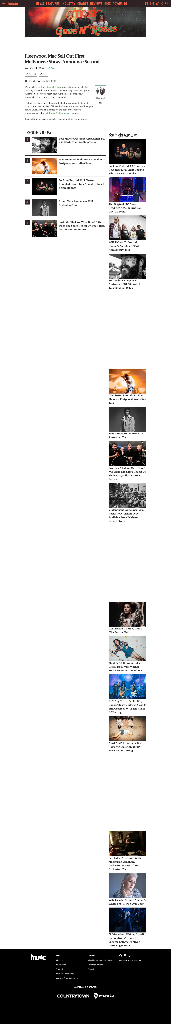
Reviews (96, 3)
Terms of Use (60, 969)
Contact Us (91, 969)
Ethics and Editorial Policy (65, 974)
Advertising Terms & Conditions (66, 978)
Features (53, 3)
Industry (68, 3)
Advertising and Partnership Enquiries (100, 960)
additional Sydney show (57, 113)
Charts (82, 3)
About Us (59, 960)
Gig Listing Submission (95, 965)
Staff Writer (51, 68)
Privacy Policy (61, 965)
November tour (53, 87)
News (40, 3)
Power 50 (120, 3)
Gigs (107, 3)
